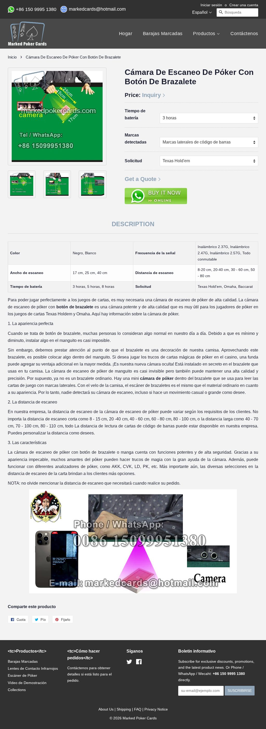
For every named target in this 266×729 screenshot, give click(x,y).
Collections (17, 690)
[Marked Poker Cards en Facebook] (139, 663)
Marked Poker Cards (140, 718)
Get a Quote (140, 179)
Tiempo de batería (135, 114)
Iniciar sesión (211, 5)
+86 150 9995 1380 (37, 9)
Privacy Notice (156, 709)
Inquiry (151, 95)
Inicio (12, 57)
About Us (106, 709)
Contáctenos (244, 33)
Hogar (125, 33)
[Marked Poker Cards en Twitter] (129, 663)
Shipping (124, 709)
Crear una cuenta (243, 5)
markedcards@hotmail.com (98, 9)
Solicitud (133, 161)
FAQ (137, 709)
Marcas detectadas (136, 138)
